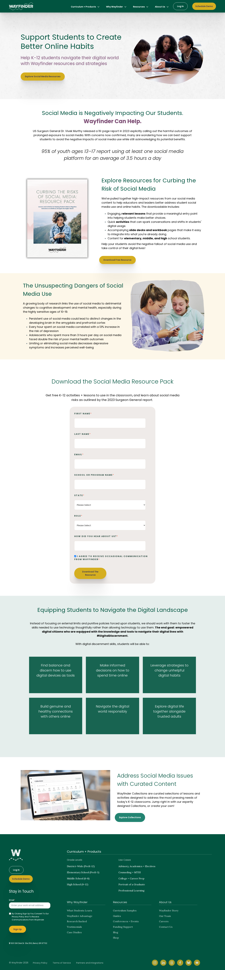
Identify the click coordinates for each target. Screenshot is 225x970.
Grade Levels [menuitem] (74, 860)
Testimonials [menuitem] (74, 926)
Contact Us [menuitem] (165, 926)
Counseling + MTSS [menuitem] (129, 872)
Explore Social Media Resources (42, 76)
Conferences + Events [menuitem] (126, 921)
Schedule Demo (204, 6)
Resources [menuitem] (139, 6)
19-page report (108, 131)
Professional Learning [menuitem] (131, 890)
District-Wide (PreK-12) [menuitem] (81, 866)
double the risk (48, 339)
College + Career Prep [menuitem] (131, 878)
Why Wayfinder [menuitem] (114, 6)
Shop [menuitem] (116, 937)
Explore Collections (130, 817)
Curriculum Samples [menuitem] (125, 910)
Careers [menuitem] (164, 921)
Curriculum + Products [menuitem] (83, 6)
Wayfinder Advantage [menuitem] (79, 916)
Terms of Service (62, 963)
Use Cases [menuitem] (124, 860)
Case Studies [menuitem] (74, 932)
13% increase (108, 327)
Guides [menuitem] (117, 916)
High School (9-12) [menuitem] (77, 884)
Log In (180, 6)
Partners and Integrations (89, 963)
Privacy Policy (40, 963)
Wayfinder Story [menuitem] (168, 910)
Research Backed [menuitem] (77, 921)
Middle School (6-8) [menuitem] (78, 878)
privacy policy (18, 916)
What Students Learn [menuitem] (79, 910)
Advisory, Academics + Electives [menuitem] (136, 866)
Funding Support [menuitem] (123, 926)
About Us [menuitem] (160, 6)
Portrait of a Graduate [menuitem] (131, 884)
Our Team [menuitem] (165, 916)
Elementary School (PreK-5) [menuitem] (83, 872)
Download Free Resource (117, 259)
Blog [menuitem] (115, 932)
